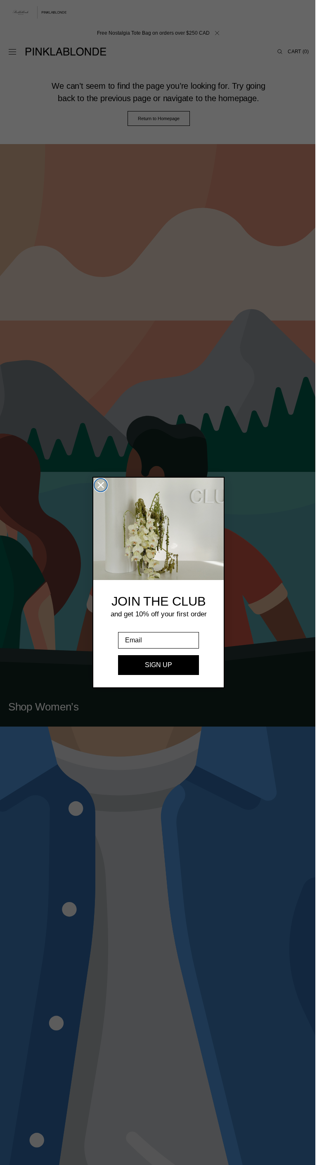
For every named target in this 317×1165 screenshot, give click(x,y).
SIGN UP (155, 664)
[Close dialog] (97, 485)
